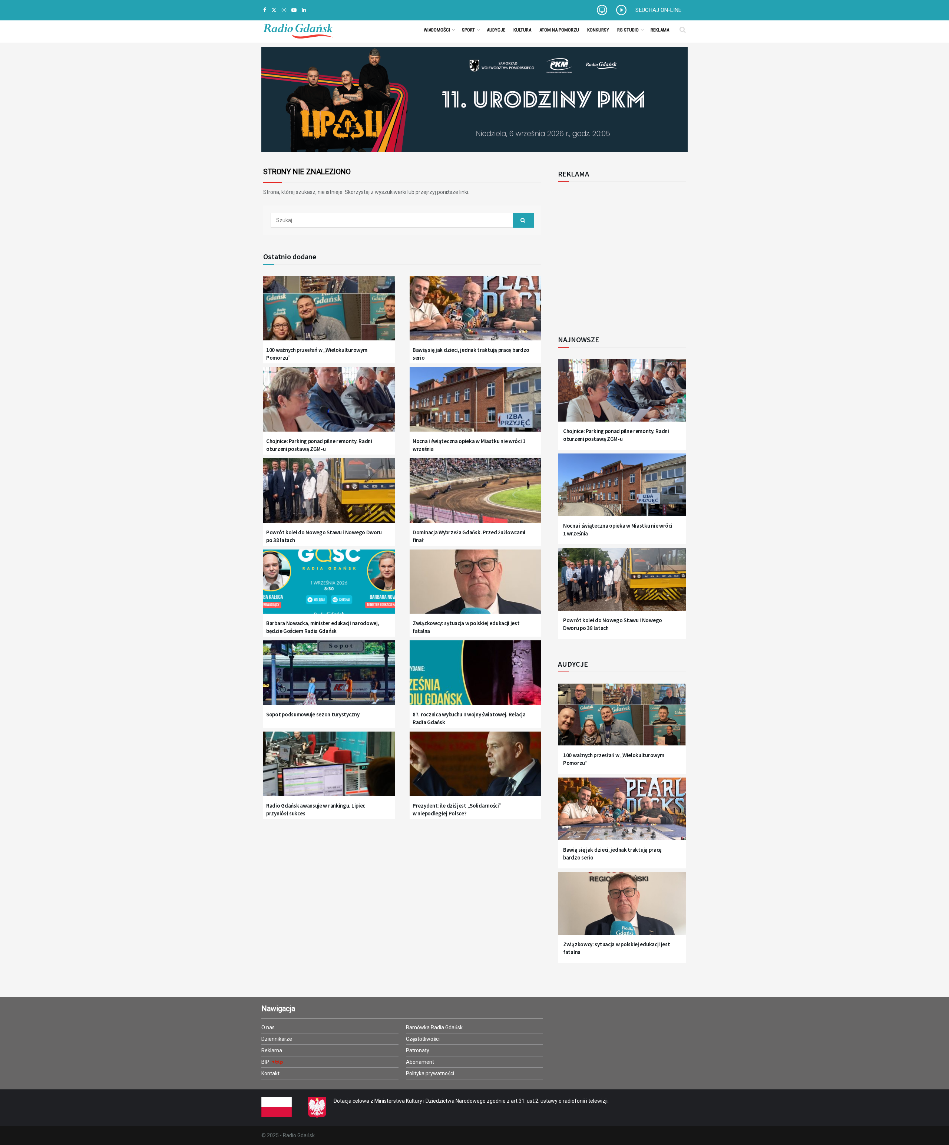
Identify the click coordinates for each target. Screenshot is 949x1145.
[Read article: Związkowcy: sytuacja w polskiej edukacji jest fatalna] (475, 586)
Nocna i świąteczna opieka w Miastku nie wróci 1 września (469, 445)
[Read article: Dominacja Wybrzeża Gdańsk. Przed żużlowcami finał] (475, 495)
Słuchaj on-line (658, 10)
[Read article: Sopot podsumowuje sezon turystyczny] (329, 677)
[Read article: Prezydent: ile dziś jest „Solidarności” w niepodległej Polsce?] (475, 768)
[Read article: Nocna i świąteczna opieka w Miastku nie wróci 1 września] (475, 404)
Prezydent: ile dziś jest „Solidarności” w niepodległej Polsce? (457, 809)
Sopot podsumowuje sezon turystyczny (313, 714)
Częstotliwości (423, 1039)
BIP (265, 1062)
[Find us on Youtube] (294, 10)
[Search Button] (682, 29)
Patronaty (417, 1050)
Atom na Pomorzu (559, 30)
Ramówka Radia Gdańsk (434, 1027)
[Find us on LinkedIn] (304, 10)
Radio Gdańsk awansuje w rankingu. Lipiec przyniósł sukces (315, 809)
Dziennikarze (276, 1039)
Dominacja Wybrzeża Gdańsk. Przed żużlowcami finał (469, 536)
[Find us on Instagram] (284, 10)
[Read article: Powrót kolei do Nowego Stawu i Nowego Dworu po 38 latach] (329, 495)
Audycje (496, 30)
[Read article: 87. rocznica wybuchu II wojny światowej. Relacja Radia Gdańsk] (475, 677)
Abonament (420, 1062)
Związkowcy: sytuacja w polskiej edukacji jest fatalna (466, 627)
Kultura (522, 30)
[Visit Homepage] (298, 30)
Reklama (660, 30)
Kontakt (270, 1073)
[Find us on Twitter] (274, 10)
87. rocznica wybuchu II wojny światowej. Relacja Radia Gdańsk (469, 718)
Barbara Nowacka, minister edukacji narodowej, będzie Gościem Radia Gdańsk (322, 627)
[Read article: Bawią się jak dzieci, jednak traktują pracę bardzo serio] (475, 313)
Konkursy (598, 30)
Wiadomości (437, 30)
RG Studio (628, 30)
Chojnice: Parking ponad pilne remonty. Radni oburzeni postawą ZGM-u (319, 445)
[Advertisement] (619, 254)
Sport (468, 30)
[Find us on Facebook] (264, 10)
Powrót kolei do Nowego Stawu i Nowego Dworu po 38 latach (324, 536)
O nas (268, 1027)
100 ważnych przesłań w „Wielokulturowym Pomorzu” (316, 353)
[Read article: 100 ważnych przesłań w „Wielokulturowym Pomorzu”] (329, 313)
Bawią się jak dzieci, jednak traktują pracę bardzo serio (471, 353)
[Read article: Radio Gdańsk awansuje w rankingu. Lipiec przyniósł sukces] (329, 768)
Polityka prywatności (430, 1073)
